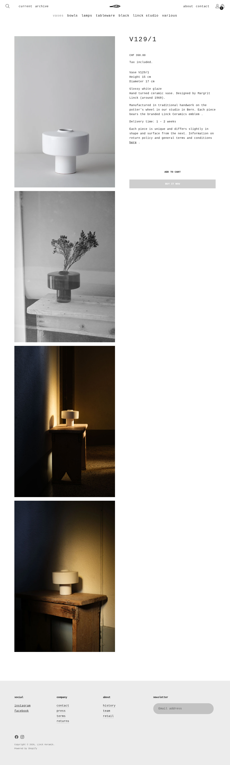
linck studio (145, 15)
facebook (21, 711)
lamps (86, 15)
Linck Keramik (45, 744)
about (188, 6)
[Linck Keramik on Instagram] (22, 738)
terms (61, 716)
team (106, 711)
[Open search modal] (7, 6)
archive (42, 6)
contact (203, 6)
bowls (72, 15)
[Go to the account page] (217, 6)
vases (58, 15)
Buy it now (172, 183)
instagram (22, 705)
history (109, 705)
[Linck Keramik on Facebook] (16, 738)
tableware (105, 15)
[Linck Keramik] (115, 6)
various (169, 15)
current (25, 6)
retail (108, 716)
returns (63, 721)
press (61, 711)
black (124, 15)
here (133, 142)
